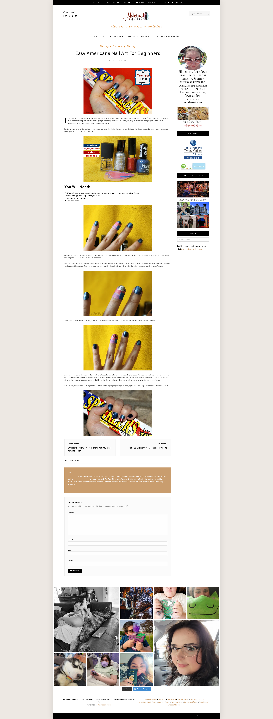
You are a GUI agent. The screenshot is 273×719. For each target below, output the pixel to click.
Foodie (117, 36)
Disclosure (172, 699)
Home (96, 36)
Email (70, 550)
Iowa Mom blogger (80, 479)
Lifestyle (131, 36)
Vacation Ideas (176, 702)
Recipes (127, 2)
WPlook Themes (205, 716)
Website (70, 560)
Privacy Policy (183, 699)
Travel (105, 36)
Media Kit (152, 2)
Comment (71, 513)
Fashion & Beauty (124, 46)
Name (70, 540)
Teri (113, 61)
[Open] (86, 619)
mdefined (86, 589)
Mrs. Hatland (73, 477)
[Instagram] (116, 649)
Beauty (104, 46)
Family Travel (97, 2)
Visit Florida (203, 702)
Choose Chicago (174, 705)
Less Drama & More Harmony (166, 36)
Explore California (190, 702)
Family (144, 36)
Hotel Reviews (114, 2)
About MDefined (150, 699)
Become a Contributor (171, 2)
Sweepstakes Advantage (191, 249)
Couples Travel (163, 702)
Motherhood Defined (103, 705)
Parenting (139, 2)
